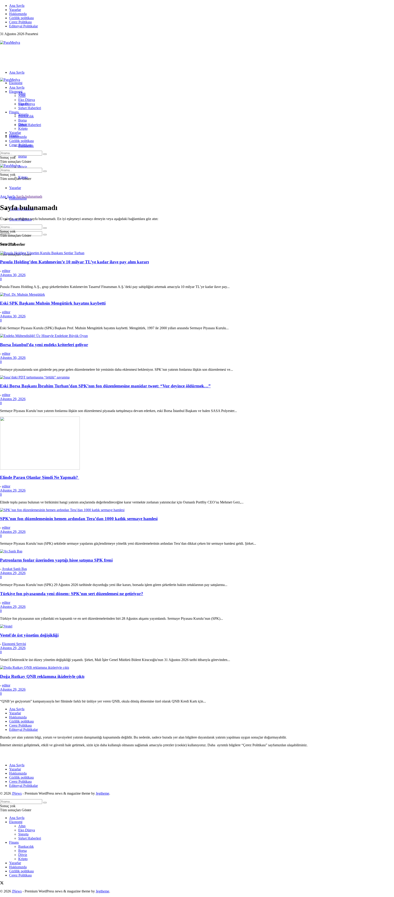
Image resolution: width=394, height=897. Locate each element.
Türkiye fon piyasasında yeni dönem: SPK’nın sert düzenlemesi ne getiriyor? (71, 593)
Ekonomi (15, 83)
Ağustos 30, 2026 (13, 275)
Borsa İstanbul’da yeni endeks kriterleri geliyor (44, 344)
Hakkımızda (18, 14)
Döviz (22, 167)
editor (6, 271)
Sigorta (23, 104)
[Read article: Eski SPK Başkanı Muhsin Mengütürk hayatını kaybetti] (197, 295)
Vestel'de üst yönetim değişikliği (29, 635)
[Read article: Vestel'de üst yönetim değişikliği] (197, 626)
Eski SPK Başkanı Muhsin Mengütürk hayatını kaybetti (53, 303)
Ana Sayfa (16, 6)
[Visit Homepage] (10, 42)
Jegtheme (102, 793)
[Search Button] (45, 234)
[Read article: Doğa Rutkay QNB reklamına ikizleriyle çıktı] (197, 668)
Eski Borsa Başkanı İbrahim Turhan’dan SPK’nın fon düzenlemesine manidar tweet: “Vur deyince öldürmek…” (105, 386)
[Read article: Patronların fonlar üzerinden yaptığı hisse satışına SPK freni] (197, 551)
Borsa (22, 156)
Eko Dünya (26, 100)
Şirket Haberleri (29, 125)
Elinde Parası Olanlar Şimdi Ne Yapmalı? (39, 477)
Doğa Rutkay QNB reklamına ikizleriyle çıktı (42, 676)
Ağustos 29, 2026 (13, 399)
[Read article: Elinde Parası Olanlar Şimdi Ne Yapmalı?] (197, 444)
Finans (14, 112)
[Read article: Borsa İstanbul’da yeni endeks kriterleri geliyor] (197, 336)
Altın (22, 96)
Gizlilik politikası (21, 18)
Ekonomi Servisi (14, 644)
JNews (17, 793)
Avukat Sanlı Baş (14, 569)
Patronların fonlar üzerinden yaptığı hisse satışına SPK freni (56, 560)
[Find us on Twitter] (2, 38)
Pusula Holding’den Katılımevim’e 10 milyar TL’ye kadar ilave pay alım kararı (74, 261)
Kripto (23, 128)
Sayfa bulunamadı (29, 196)
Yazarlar (15, 10)
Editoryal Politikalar (23, 26)
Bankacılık (26, 116)
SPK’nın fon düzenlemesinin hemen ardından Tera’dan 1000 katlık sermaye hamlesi (79, 518)
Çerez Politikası (20, 22)
